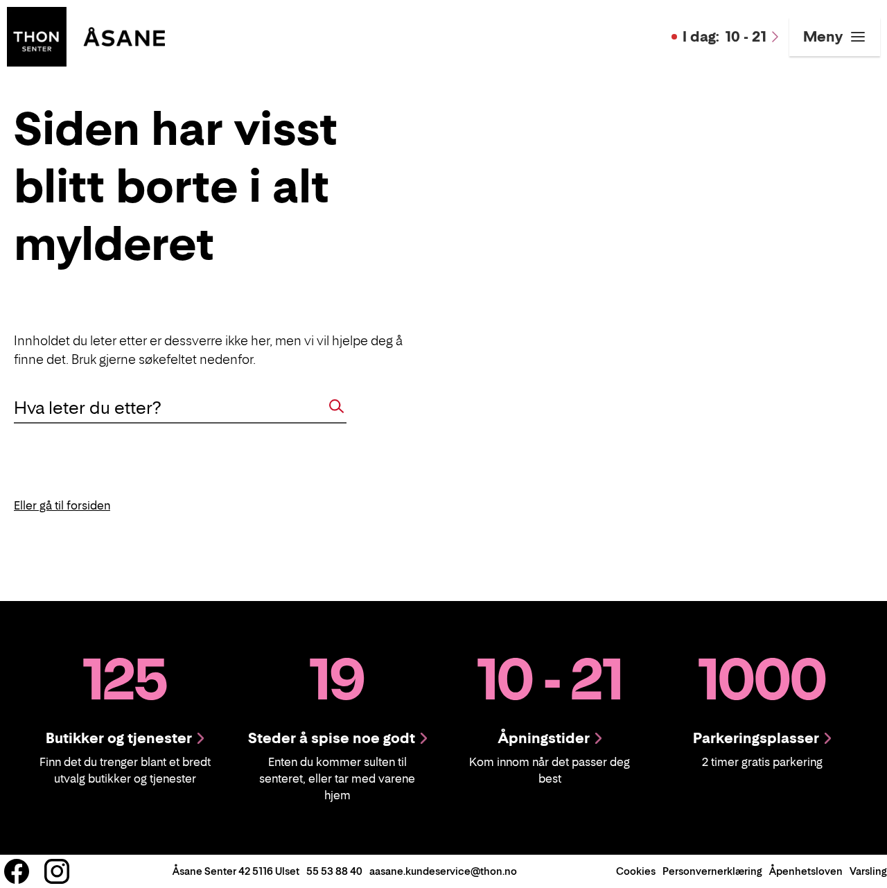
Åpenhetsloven (806, 871)
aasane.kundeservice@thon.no (443, 871)
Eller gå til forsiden (62, 505)
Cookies (636, 871)
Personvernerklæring (712, 871)
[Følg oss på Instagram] (56, 871)
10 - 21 (724, 36)
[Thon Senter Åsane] (86, 35)
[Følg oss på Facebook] (16, 871)
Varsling (868, 871)
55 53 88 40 (334, 871)
